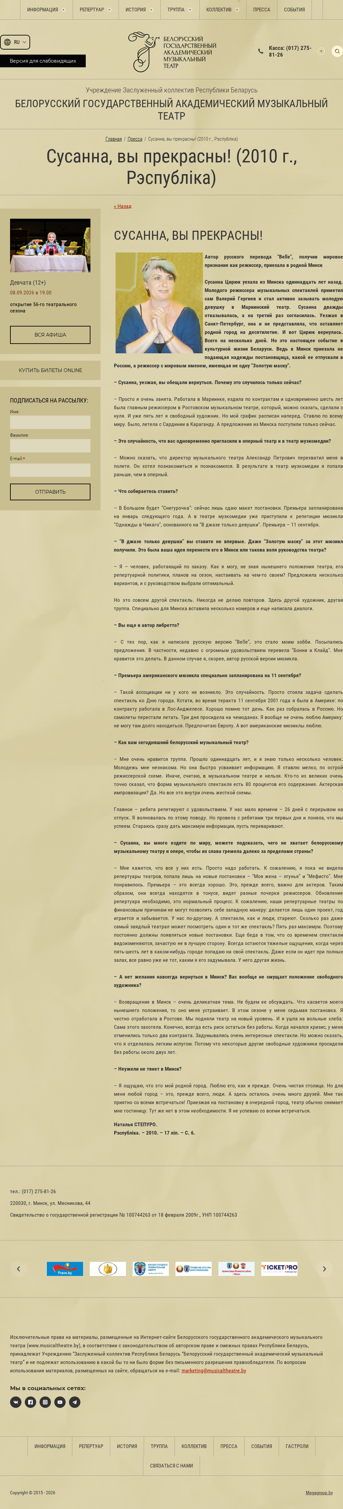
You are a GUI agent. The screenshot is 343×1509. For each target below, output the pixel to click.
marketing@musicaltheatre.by (214, 1370)
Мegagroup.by (319, 1492)
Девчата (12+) (28, 282)
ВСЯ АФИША (50, 335)
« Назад (123, 206)
